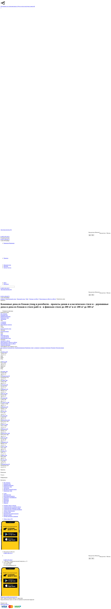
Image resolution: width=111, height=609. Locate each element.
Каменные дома (29, 347)
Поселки (6, 266)
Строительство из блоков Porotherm (13, 509)
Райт (27, 299)
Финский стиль (21, 299)
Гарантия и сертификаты (10, 497)
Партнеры (6, 500)
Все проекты (4, 347)
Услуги (5, 267)
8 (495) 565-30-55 (5, 236)
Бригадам (6, 501)
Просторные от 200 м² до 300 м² (47, 299)
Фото (5, 282)
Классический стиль (11, 299)
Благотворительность (9, 496)
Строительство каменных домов (12, 508)
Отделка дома (7, 512)
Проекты (6, 258)
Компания (6, 243)
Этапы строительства (9, 511)
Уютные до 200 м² (34, 299)
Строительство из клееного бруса (12, 507)
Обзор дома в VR (8, 519)
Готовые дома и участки (10, 505)
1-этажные (36, 347)
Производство (7, 265)
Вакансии (6, 498)
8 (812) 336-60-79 (5, 239)
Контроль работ (8, 515)
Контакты (6, 284)
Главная (3, 299)
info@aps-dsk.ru (5, 604)
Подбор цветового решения (11, 516)
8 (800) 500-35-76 (8, 553)
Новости (6, 503)
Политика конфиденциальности (9, 597)
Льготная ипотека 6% (6, 229)
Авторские (48, 347)
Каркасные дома (8, 490)
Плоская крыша (60, 347)
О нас (5, 493)
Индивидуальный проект (10, 489)
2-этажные (42, 347)
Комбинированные (20, 347)
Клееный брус (11, 347)
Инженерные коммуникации (11, 513)
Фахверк (53, 347)
